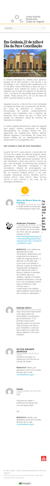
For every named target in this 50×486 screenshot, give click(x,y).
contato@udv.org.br (25, 374)
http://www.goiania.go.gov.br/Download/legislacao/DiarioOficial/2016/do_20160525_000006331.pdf (29, 239)
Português (26, 483)
